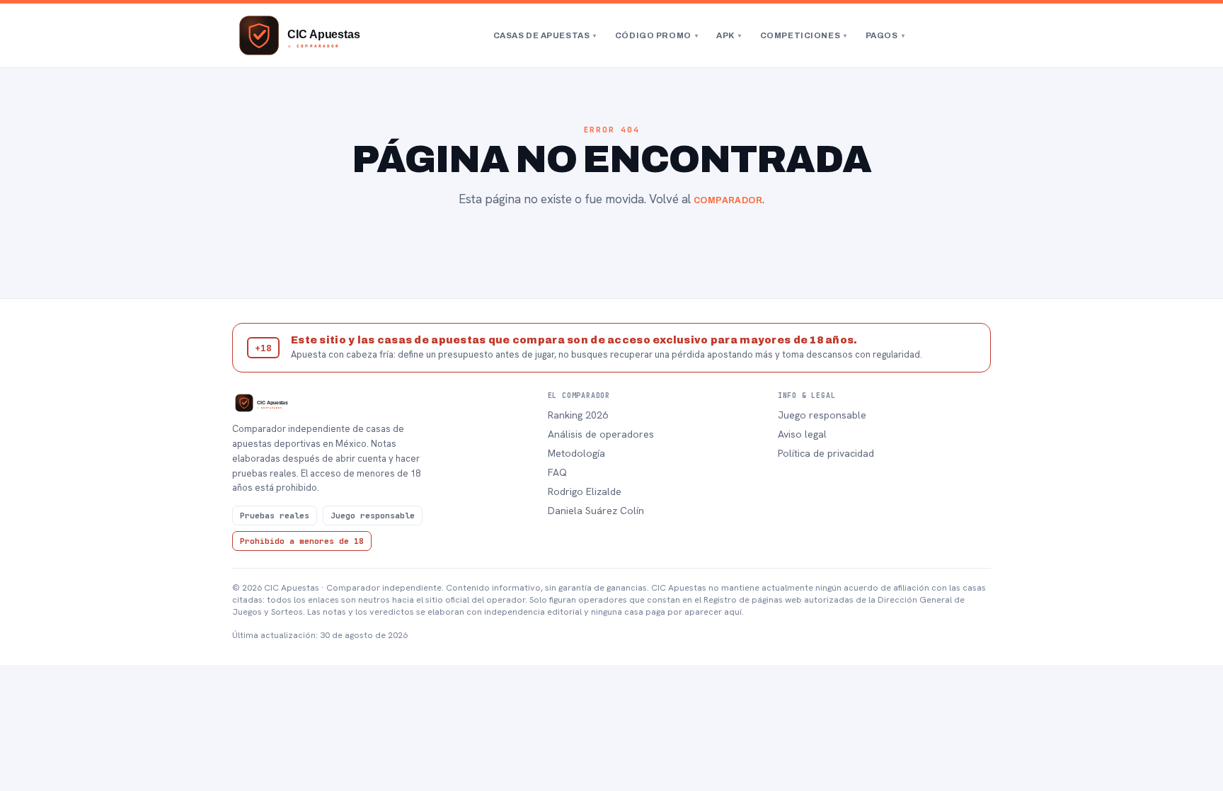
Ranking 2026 (578, 415)
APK (728, 35)
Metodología (576, 453)
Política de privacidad (826, 453)
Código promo (656, 35)
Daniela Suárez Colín (596, 510)
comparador (728, 200)
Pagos (885, 35)
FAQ (557, 472)
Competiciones (803, 35)
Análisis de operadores (601, 434)
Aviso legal (802, 434)
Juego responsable (822, 415)
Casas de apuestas (545, 35)
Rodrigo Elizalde (584, 491)
